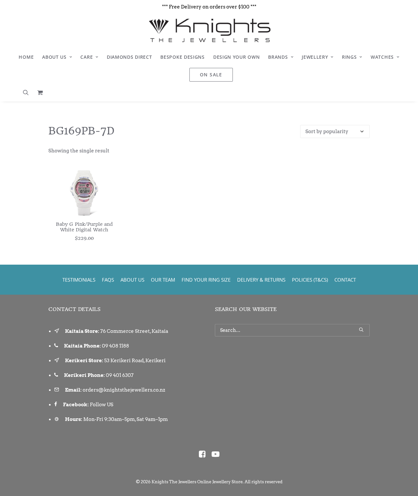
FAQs (108, 279)
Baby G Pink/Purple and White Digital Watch (84, 227)
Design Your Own (236, 57)
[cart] (38, 92)
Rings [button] (349, 57)
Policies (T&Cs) (310, 279)
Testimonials (78, 279)
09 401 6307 (120, 375)
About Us (54, 57)
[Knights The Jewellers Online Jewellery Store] (209, 30)
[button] (28, 92)
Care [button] (86, 57)
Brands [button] (278, 57)
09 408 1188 (115, 346)
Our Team (163, 279)
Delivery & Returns (261, 279)
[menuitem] (26, 57)
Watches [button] (382, 57)
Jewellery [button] (315, 57)
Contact (345, 279)
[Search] (292, 330)
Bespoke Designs (182, 57)
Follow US (101, 405)
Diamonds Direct (129, 57)
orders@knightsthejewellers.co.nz (124, 390)
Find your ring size (206, 279)
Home (26, 57)
